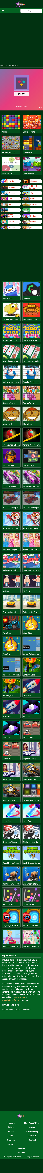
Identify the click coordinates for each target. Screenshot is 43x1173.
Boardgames (13, 193)
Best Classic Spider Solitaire (14, 361)
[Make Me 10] (11, 170)
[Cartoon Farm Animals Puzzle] (11, 316)
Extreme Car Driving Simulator (15, 612)
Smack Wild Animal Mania (13, 675)
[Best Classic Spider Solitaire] (11, 358)
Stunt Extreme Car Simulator (15, 487)
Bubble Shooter (11, 216)
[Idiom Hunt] (11, 421)
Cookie (32, 1127)
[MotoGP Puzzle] (31, 776)
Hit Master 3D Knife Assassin (15, 528)
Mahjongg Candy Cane (12, 570)
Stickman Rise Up (10, 842)
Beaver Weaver (9, 403)
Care (10, 199)
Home (2, 65)
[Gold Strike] (32, 149)
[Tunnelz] (31, 295)
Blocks (4, 132)
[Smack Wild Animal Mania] (31, 651)
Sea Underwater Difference (14, 884)
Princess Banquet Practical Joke (16, 549)
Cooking (33, 199)
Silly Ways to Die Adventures (15, 926)
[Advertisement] (21, 36)
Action (11, 210)
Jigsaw (33, 193)
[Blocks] (11, 128)
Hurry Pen (7, 821)
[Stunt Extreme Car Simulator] (11, 483)
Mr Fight (6, 591)
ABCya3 (10, 1144)
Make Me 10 (7, 174)
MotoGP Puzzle (29, 779)
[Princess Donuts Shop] (11, 943)
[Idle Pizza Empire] (31, 316)
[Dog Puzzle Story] (11, 337)
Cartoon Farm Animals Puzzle (15, 319)
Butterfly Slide (29, 675)
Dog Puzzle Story (10, 340)
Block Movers (28, 174)
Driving (33, 222)
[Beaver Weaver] (11, 400)
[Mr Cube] (31, 713)
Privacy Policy (32, 1131)
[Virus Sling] (31, 630)
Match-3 (12, 227)
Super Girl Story (29, 758)
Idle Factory (28, 737)
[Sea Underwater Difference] (11, 881)
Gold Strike (27, 153)
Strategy (33, 204)
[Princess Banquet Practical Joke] (11, 546)
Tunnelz (26, 298)
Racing (33, 216)
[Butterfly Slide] (31, 671)
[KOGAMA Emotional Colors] (31, 797)
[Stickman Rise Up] (11, 839)
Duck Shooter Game (11, 863)
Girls (11, 1136)
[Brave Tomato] (32, 128)
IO (31, 227)
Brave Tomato (29, 132)
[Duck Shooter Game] (11, 860)
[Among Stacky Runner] (11, 442)
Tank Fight (7, 633)
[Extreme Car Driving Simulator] (11, 609)
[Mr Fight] (11, 588)
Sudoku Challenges (11, 382)
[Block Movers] (32, 170)
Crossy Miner (8, 466)
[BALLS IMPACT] (11, 901)
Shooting (33, 181)
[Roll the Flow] (31, 462)
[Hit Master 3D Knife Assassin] (11, 525)
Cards (32, 210)
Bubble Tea (7, 298)
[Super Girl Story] (31, 755)
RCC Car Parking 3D (11, 507)
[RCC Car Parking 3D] (11, 504)
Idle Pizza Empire (30, 319)
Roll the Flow (28, 466)
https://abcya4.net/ (10, 1000)
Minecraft (12, 187)
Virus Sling (27, 633)
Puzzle (11, 181)
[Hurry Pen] (11, 818)
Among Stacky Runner (12, 445)
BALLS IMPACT (9, 905)
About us (32, 1136)
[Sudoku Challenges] (11, 379)
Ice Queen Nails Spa (31, 946)
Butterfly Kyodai (8, 153)
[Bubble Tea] (11, 295)
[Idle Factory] (31, 734)
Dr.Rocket (27, 696)
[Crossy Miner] (11, 462)
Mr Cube (26, 717)
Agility (11, 204)
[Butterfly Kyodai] (11, 149)
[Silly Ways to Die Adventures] (11, 922)
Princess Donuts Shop (12, 946)
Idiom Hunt (7, 424)
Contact (32, 1140)
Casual (11, 222)
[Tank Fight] (11, 630)
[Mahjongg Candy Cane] (11, 567)
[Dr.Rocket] (31, 692)
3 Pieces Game (18, 997)
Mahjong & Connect (33, 187)
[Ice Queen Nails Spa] (31, 943)
